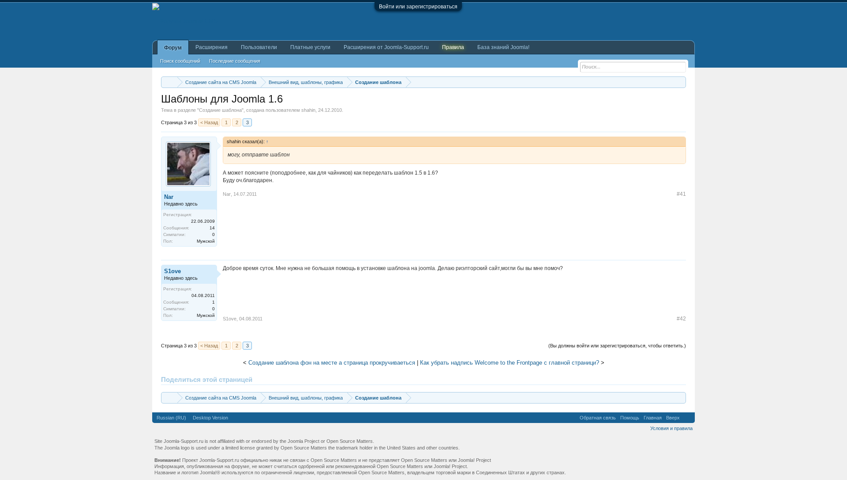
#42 (681, 319)
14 (212, 227)
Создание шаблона (220, 110)
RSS (687, 418)
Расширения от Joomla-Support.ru (386, 47)
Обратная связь (598, 417)
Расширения (211, 47)
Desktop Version (210, 417)
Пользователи (259, 47)
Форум (173, 48)
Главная (653, 417)
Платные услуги (310, 47)
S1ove (172, 271)
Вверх (673, 417)
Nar (168, 197)
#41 (681, 194)
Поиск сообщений (180, 61)
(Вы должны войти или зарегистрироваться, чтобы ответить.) (617, 345)
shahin (308, 110)
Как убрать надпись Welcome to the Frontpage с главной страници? (509, 362)
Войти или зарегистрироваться (418, 7)
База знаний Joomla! (503, 47)
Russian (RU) (171, 417)
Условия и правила (671, 428)
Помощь (629, 417)
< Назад (209, 122)
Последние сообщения (234, 61)
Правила (453, 47)
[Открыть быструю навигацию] (680, 82)
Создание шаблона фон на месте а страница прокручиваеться (331, 362)
